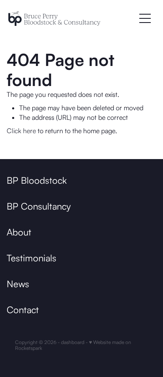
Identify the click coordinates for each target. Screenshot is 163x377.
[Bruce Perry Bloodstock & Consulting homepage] (71, 18)
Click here (21, 131)
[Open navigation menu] (145, 18)
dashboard (72, 342)
